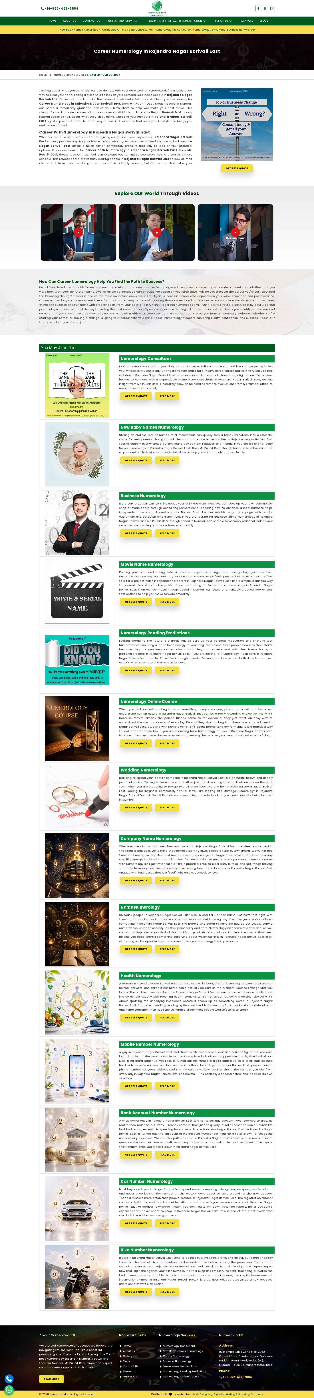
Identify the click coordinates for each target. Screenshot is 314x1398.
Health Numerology (141, 976)
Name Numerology (140, 907)
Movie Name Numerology (147, 564)
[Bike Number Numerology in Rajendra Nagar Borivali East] (77, 1277)
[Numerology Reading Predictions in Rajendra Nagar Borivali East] (77, 660)
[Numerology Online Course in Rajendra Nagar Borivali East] (77, 728)
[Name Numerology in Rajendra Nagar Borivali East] (77, 934)
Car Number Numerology (147, 1181)
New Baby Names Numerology (80, 29)
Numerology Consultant (209, 29)
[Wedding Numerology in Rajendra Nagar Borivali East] (77, 797)
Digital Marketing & (226, 1394)
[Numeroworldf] (157, 8)
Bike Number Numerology (147, 1250)
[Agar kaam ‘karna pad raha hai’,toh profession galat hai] (78, 232)
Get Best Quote (237, 168)
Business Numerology (241, 29)
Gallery (127, 1356)
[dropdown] (139, 21)
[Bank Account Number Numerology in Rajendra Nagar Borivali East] (77, 1140)
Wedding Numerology (143, 770)
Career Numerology (175, 1356)
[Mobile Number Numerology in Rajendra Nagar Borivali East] (77, 1071)
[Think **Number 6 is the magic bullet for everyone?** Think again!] (235, 232)
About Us (69, 21)
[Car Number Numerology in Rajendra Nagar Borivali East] (77, 1208)
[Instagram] (272, 8)
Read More (167, 396)
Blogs (264, 21)
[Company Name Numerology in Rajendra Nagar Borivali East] (77, 865)
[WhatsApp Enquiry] (9, 1389)
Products (221, 21)
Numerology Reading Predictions (155, 633)
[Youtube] (265, 8)
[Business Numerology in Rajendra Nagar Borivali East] (77, 522)
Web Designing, (203, 1394)
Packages (246, 21)
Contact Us (91, 21)
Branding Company (250, 1394)
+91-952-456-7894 (237, 1377)
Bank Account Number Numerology (158, 1113)
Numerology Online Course (173, 29)
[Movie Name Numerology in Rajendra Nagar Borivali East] (77, 591)
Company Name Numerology (151, 838)
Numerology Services (122, 21)
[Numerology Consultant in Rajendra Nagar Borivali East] (77, 385)
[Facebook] (258, 8)
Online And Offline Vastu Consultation (127, 29)
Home (53, 21)
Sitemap (128, 1371)
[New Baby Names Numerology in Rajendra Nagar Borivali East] (77, 454)
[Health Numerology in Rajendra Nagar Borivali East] (77, 1002)
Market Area (130, 1376)
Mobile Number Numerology (150, 1044)
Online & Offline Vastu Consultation (175, 21)
